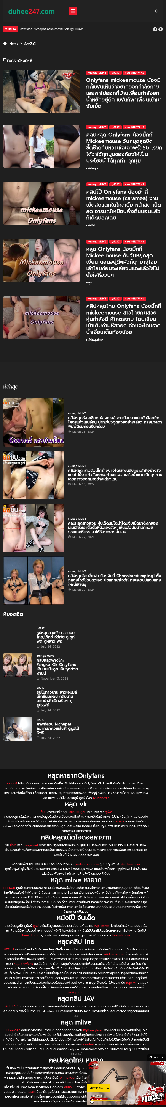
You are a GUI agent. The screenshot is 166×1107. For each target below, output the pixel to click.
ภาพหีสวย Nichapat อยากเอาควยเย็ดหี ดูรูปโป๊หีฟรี (51, 29)
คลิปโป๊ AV (11, 1006)
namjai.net (31, 845)
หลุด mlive (101, 926)
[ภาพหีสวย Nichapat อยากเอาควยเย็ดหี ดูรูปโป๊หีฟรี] (17, 729)
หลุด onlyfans (23, 963)
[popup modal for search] (156, 11)
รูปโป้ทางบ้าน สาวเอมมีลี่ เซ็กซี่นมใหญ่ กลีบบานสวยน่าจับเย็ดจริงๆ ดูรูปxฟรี (57, 698)
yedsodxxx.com (87, 864)
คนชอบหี (11, 783)
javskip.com (76, 992)
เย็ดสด (119, 821)
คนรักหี (31, 1092)
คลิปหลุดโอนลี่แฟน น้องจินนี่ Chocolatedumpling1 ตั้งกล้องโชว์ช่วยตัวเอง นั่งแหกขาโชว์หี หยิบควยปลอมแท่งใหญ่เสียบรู (114, 580)
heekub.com (31, 935)
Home (14, 43)
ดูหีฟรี (109, 812)
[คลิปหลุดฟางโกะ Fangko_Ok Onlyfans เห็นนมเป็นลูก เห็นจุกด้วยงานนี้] (17, 665)
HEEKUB (9, 888)
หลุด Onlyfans (134, 73)
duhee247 (12, 1030)
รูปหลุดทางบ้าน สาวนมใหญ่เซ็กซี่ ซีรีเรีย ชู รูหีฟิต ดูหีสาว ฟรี (56, 637)
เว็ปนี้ (43, 812)
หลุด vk (131, 982)
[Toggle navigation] (73, 11)
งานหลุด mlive (97, 73)
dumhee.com (130, 864)
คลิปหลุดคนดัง (114, 954)
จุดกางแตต (67, 1077)
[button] (155, 29)
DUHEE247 (101, 797)
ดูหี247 (116, 73)
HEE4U (9, 949)
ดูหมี (36, 926)
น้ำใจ (13, 845)
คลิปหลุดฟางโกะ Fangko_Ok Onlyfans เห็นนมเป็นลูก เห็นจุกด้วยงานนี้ (57, 666)
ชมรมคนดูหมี (77, 812)
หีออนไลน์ (87, 1044)
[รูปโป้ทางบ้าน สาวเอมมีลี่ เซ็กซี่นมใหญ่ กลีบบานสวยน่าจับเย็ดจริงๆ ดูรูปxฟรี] (17, 697)
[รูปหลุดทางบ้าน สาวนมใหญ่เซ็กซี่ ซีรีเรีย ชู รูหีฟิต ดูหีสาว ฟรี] (17, 637)
